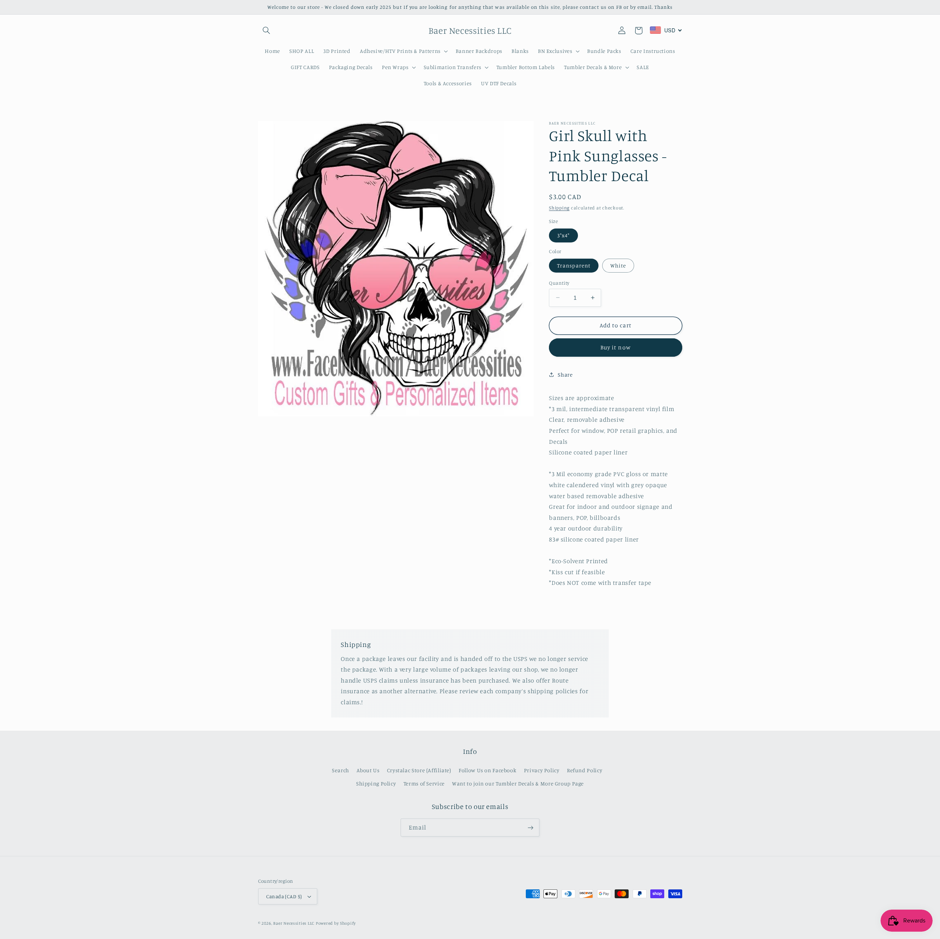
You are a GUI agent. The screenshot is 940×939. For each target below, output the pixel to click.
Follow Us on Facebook (487, 770)
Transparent (573, 265)
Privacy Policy (542, 770)
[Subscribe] (530, 828)
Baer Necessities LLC (293, 923)
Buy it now (615, 347)
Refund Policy (584, 770)
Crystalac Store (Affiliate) (419, 770)
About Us (368, 770)
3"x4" (563, 235)
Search (340, 770)
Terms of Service (424, 783)
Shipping (559, 207)
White (618, 265)
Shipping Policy (376, 783)
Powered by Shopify (336, 923)
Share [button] (565, 374)
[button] (266, 30)
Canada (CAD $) (284, 896)
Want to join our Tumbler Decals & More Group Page (518, 783)
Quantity (559, 282)
